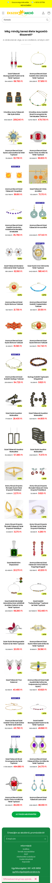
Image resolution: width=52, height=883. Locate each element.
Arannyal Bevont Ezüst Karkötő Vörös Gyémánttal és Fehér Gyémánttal (14, 723)
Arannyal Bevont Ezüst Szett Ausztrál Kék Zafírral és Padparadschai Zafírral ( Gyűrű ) (38, 683)
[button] (3, 13)
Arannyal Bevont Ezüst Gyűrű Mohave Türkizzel (14, 303)
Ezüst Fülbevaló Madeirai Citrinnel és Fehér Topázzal (14, 267)
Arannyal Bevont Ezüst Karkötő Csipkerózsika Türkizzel (38, 304)
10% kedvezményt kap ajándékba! (18, 879)
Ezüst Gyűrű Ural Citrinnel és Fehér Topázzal (38, 267)
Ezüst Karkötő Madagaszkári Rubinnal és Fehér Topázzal (38, 723)
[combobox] (26, 20)
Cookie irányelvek (26, 859)
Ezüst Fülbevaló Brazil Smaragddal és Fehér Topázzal (13, 761)
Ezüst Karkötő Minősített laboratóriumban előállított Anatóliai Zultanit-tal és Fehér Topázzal (13, 604)
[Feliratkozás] (45, 839)
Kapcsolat (26, 862)
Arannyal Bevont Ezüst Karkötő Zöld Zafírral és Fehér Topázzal (38, 76)
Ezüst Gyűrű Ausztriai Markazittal (14, 414)
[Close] (36, 879)
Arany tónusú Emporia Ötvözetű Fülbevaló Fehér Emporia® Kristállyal (13, 526)
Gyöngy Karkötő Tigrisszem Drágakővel (38, 378)
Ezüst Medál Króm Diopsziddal (14, 564)
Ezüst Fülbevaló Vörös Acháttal (38, 190)
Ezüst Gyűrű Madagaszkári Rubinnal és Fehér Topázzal (13, 643)
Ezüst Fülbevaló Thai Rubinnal (14, 681)
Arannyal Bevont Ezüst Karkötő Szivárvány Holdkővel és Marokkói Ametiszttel (13, 228)
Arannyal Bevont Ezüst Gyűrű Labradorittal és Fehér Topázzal (14, 153)
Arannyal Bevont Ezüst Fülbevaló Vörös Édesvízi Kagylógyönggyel (38, 565)
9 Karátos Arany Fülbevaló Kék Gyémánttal (14, 113)
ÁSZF (26, 854)
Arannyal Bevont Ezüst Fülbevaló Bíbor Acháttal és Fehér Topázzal (38, 761)
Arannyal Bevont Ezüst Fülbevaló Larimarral (38, 799)
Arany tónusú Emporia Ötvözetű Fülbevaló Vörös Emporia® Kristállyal (38, 488)
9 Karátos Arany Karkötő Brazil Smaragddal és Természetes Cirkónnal (38, 114)
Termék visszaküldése (26, 852)
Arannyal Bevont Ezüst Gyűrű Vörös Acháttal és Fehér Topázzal (38, 153)
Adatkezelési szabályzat (26, 857)
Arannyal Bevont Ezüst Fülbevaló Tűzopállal (13, 190)
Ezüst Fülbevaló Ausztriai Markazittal (38, 414)
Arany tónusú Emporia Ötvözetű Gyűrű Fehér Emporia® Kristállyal (13, 488)
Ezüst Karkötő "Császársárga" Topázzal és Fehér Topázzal (38, 603)
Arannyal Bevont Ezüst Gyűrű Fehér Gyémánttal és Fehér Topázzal (38, 644)
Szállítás (26, 849)
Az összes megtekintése (26, 814)
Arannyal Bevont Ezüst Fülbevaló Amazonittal (38, 226)
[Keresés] (47, 20)
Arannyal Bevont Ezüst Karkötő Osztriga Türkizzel (13, 378)
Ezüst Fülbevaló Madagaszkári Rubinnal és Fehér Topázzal (13, 76)
